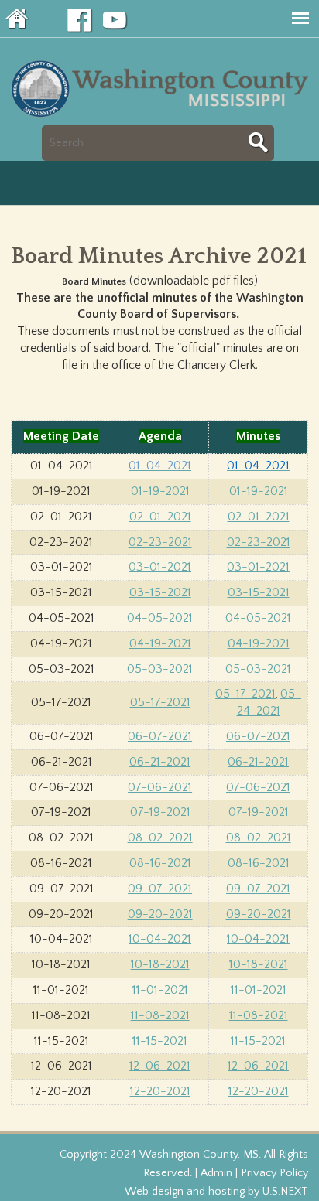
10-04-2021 (258, 939)
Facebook (80, 21)
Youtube (115, 21)
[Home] (163, 116)
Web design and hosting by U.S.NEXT (216, 1192)
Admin (216, 1173)
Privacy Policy (274, 1173)
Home (18, 18)
